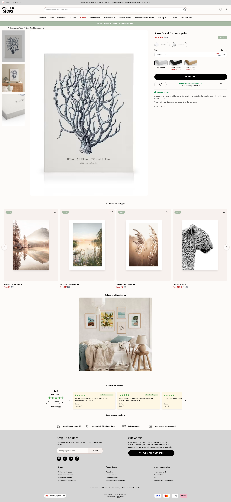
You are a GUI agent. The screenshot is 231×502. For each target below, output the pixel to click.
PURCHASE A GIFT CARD (153, 453)
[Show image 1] (13, 46)
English (15, 2)
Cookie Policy (114, 488)
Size (156, 50)
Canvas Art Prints (16, 28)
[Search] (185, 9)
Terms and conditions (98, 488)
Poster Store (121, 495)
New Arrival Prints (65, 478)
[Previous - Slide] (152, 65)
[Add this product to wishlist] (221, 84)
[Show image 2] (13, 78)
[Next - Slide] (229, 65)
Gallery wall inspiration (67, 480)
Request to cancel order (163, 480)
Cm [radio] (222, 50)
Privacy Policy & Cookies (131, 488)
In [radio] (226, 50)
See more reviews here (115, 415)
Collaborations (112, 478)
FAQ (155, 478)
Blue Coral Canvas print (35, 28)
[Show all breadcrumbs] (4, 28)
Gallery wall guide (65, 472)
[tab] (220, 9)
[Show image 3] (13, 110)
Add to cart (191, 77)
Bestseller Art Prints (66, 475)
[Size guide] (160, 84)
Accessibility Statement (115, 480)
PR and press (111, 475)
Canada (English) (55, 496)
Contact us (158, 475)
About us (109, 472)
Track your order (160, 472)
